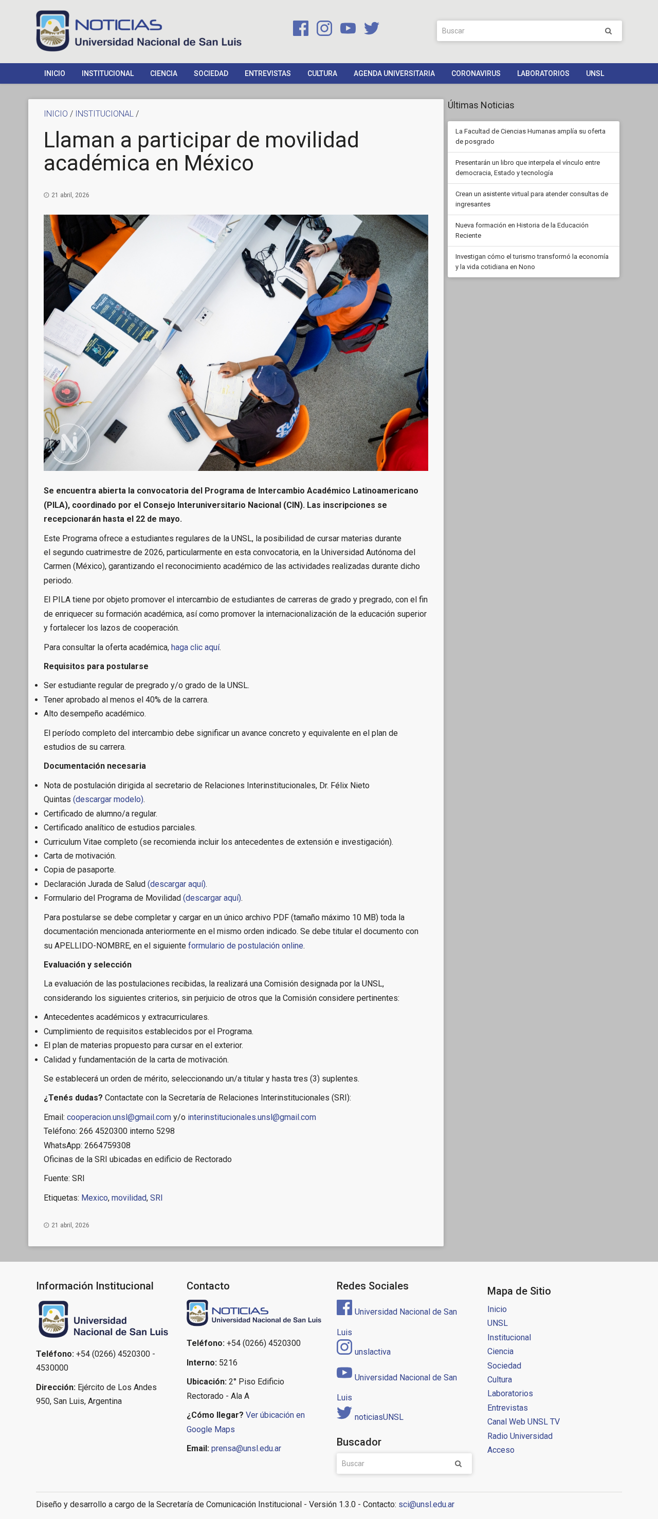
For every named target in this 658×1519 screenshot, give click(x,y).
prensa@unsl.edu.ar (246, 1448)
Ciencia (163, 73)
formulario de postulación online (245, 946)
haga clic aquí (195, 647)
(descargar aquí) (177, 884)
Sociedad (211, 73)
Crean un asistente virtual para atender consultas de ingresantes (531, 199)
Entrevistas (268, 73)
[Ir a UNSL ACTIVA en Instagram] (322, 30)
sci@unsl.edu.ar (426, 1504)
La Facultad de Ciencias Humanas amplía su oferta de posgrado (530, 136)
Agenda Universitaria (394, 73)
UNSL (595, 73)
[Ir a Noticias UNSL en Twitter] (368, 30)
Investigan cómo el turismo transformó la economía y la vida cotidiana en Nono (532, 262)
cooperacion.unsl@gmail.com (119, 1117)
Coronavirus (476, 73)
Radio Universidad (520, 1436)
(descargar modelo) (107, 799)
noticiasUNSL (379, 1417)
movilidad (129, 1198)
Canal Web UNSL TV (523, 1422)
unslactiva (373, 1352)
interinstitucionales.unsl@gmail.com (252, 1117)
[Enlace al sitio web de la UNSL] (103, 1319)
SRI (156, 1198)
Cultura (322, 73)
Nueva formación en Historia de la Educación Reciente (522, 230)
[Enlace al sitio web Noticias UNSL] (254, 1314)
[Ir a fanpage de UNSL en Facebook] (298, 30)
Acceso (501, 1450)
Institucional (108, 73)
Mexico (94, 1198)
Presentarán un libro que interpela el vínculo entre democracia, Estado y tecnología (527, 168)
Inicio (54, 73)
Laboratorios (543, 73)
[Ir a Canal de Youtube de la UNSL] (346, 30)
